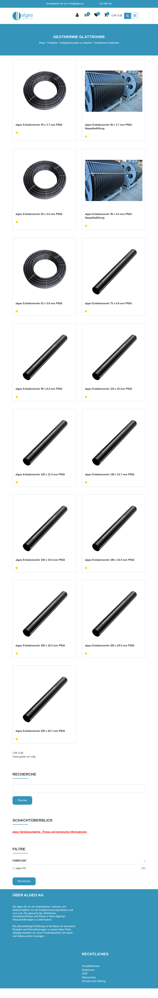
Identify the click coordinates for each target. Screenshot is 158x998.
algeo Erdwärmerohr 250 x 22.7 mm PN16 (40, 731)
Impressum (88, 969)
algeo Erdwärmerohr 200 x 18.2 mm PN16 (40, 645)
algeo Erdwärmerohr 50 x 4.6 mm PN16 (39, 214)
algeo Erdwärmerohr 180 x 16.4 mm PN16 (109, 559)
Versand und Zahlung (93, 981)
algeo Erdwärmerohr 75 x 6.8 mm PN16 (108, 303)
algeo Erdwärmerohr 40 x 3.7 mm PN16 (39, 124)
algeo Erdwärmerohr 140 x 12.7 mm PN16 (109, 474)
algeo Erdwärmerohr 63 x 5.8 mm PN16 (39, 303)
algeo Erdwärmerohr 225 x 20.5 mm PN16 (109, 645)
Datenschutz (89, 977)
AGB (84, 973)
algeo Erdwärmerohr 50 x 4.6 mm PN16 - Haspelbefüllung (109, 216)
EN (110, 4)
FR (105, 4)
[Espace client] (78, 15)
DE (101, 4)
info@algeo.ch (76, 4)
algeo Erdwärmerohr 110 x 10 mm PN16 (108, 388)
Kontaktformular (91, 966)
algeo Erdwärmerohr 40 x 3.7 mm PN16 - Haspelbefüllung (109, 126)
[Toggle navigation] (135, 15)
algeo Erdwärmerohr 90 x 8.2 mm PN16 (39, 388)
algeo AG (21, 868)
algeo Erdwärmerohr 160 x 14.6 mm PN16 (40, 559)
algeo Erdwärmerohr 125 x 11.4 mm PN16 (40, 474)
